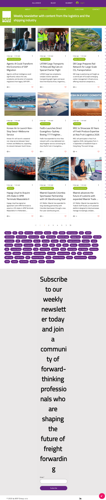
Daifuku (8, 253)
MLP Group (28, 233)
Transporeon (28, 245)
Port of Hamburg (85, 245)
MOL (58, 245)
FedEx (52, 245)
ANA (7, 249)
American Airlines (38, 257)
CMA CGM (97, 237)
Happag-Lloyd (75, 237)
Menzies (47, 233)
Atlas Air (36, 241)
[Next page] (66, 225)
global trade (27, 249)
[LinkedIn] (80, 498)
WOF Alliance (87, 237)
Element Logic (26, 241)
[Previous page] (40, 225)
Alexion (41, 262)
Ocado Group (19, 257)
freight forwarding (74, 241)
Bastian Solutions (63, 253)
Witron (65, 245)
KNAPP (88, 233)
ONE (20, 233)
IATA (18, 241)
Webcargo (18, 245)
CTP (42, 237)
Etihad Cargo (51, 237)
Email (42, 477)
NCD (27, 257)
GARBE (62, 233)
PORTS (10, 188)
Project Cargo (27, 253)
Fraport (95, 245)
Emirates (54, 241)
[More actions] (33, 56)
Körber (45, 245)
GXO (81, 233)
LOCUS (94, 241)
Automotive (93, 249)
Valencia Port (10, 237)
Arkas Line (50, 262)
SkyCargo (46, 241)
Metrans (73, 245)
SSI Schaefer (9, 241)
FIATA (7, 262)
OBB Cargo (9, 257)
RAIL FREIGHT (79, 59)
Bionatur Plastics (59, 257)
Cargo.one (92, 257)
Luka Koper (51, 253)
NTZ (79, 253)
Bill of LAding (88, 253)
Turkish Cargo (45, 249)
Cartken (14, 262)
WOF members (72, 233)
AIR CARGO (45, 59)
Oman (48, 257)
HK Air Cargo (72, 249)
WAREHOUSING (47, 188)
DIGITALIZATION (14, 59)
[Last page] (70, 225)
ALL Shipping (83, 249)
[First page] (36, 225)
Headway (55, 249)
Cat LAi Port (23, 262)
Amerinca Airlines (80, 257)
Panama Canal (33, 237)
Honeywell (9, 245)
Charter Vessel (15, 249)
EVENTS (77, 124)
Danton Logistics (40, 253)
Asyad (63, 249)
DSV (73, 253)
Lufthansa (17, 253)
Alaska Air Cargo (63, 237)
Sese (55, 233)
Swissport (39, 233)
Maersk (8, 233)
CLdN (35, 249)
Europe (63, 241)
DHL (15, 233)
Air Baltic (33, 262)
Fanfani (69, 257)
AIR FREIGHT (12, 124)
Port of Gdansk (21, 237)
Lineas (38, 245)
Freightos (86, 241)
